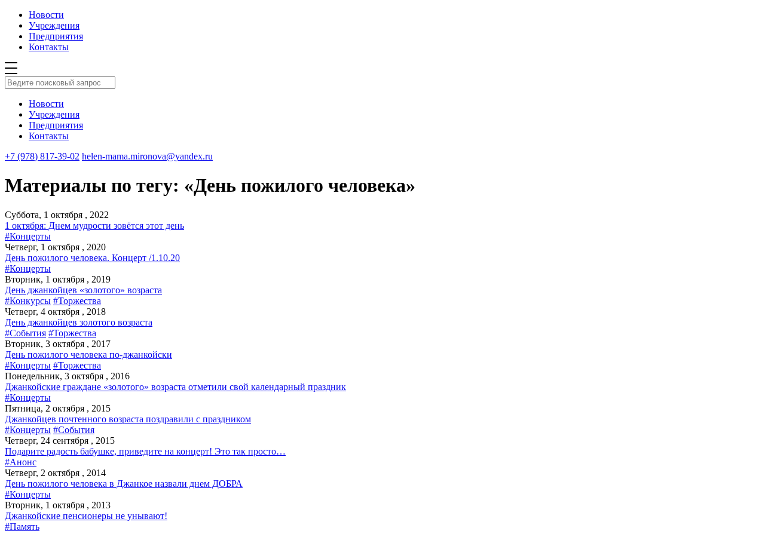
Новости (46, 15)
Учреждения (54, 25)
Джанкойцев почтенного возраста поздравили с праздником (128, 419)
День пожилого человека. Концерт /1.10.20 (92, 258)
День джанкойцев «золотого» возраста (83, 290)
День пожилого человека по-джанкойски (88, 354)
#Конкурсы (28, 301)
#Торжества (77, 301)
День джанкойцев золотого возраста (78, 322)
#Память (22, 526)
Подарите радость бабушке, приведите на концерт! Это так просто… (145, 451)
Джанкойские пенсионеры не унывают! (86, 516)
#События (25, 333)
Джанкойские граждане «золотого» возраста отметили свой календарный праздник (175, 387)
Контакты (49, 47)
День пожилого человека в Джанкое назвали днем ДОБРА (124, 483)
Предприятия (56, 36)
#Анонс (20, 462)
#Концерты (28, 236)
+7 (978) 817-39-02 (42, 156)
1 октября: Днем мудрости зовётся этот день (94, 225)
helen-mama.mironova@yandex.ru (147, 156)
